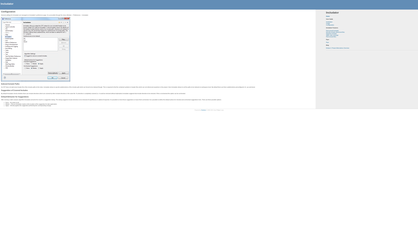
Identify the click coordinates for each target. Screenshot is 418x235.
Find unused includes (332, 30)
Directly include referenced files (335, 32)
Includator (7, 3)
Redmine (203, 110)
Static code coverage (332, 35)
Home (328, 16)
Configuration (330, 25)
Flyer (327, 42)
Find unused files (331, 37)
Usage (328, 23)
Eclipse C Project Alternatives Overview (337, 48)
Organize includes (331, 33)
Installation (329, 22)
